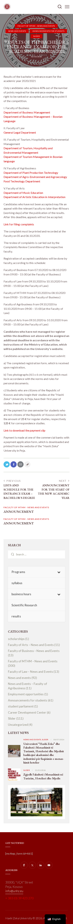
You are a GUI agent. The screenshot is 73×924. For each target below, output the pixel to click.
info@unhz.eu (14, 891)
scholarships (16, 639)
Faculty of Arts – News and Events (31, 645)
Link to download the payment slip (24, 430)
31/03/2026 (40, 770)
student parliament (21, 706)
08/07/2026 (59, 739)
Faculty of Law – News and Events (30, 671)
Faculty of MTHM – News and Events (32, 661)
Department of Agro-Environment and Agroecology (35, 176)
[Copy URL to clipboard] (27, 464)
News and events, (32, 739)
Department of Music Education (23, 192)
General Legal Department (20, 132)
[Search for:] (36, 554)
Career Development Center (27, 712)
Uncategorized (18, 724)
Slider (36, 36)
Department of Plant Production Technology (31, 172)
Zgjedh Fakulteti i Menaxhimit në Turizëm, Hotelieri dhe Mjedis (43, 776)
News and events (17, 31)
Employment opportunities (26, 694)
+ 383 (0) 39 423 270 (19, 898)
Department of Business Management (27, 112)
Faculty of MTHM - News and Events (36, 26)
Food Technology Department (22, 181)
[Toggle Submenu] (59, 571)
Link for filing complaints (19, 224)
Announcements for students (48, 31)
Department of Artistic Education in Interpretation (34, 197)
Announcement (19, 512)
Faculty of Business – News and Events (34, 651)
